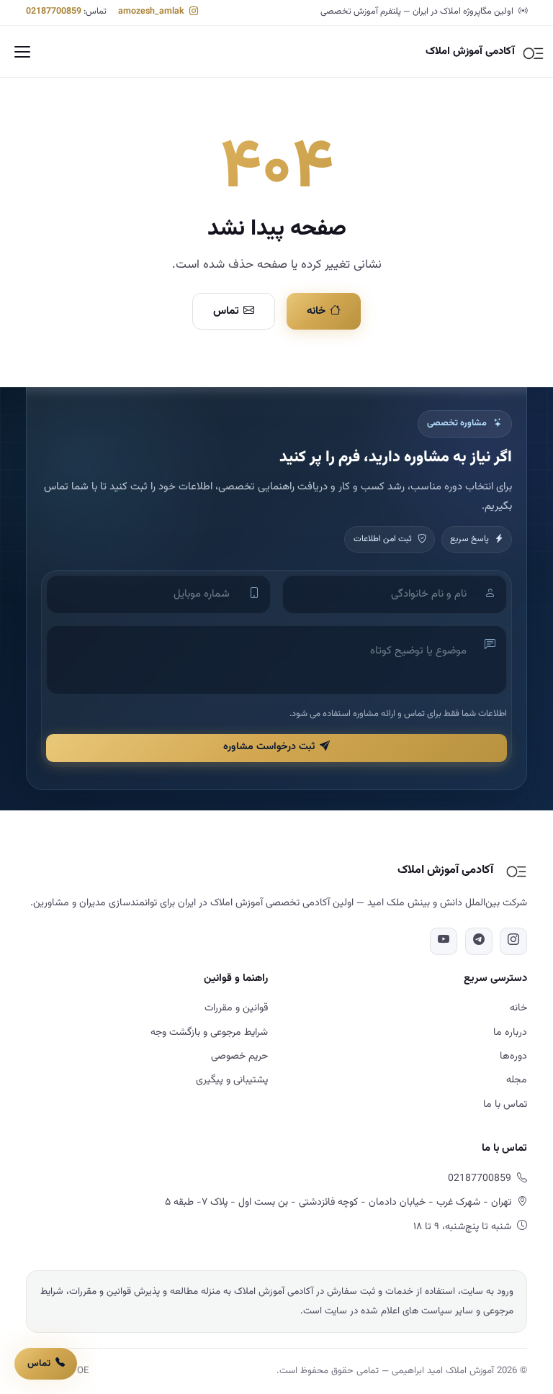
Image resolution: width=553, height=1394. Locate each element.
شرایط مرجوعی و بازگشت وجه (209, 1033)
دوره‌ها (513, 1056)
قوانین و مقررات (236, 1008)
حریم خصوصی (239, 1056)
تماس (226, 311)
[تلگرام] (479, 941)
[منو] (22, 51)
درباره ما (510, 1033)
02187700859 (53, 11)
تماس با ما (505, 1105)
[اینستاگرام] (513, 941)
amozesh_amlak (152, 11)
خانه (316, 311)
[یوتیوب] (443, 941)
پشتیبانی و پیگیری (232, 1080)
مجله (516, 1080)
